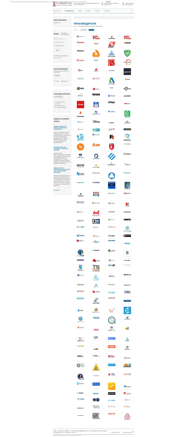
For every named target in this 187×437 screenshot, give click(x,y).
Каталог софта (57, 10)
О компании (107, 10)
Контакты (97, 10)
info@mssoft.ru (64, 81)
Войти (57, 50)
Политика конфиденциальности (80, 431)
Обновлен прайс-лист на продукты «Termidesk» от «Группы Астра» (60, 128)
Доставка (88, 10)
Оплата (80, 10)
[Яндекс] (55, 57)
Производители (69, 10)
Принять (108, 1)
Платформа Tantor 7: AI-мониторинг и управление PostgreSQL (61, 148)
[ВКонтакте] (57, 57)
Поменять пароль (65, 34)
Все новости (57, 190)
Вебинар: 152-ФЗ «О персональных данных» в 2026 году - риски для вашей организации (62, 170)
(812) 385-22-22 (108, 4)
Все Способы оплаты (58, 96)
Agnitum (96, 60)
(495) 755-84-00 (128, 4)
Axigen (111, 87)
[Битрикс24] (60, 57)
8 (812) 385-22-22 (115, 432)
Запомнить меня (60, 45)
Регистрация (64, 33)
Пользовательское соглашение (98, 431)
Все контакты (57, 75)
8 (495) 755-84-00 (127, 432)
